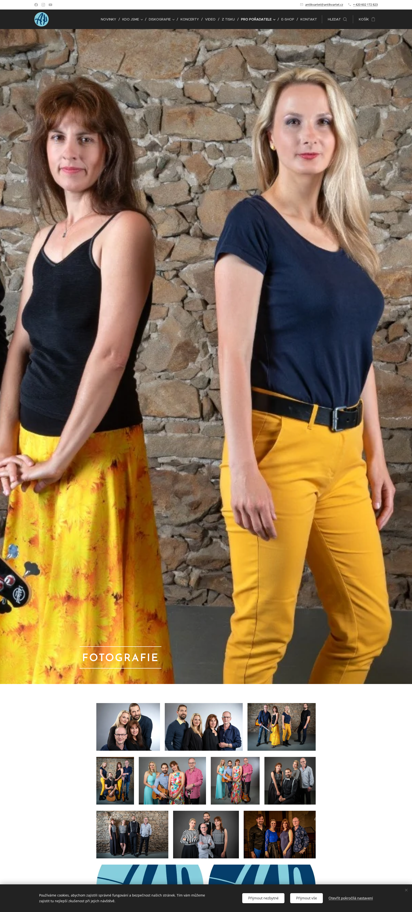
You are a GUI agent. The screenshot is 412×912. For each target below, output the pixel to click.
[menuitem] (110, 19)
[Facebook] (36, 5)
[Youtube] (50, 5)
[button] (337, 19)
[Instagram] (43, 5)
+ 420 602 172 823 (365, 4)
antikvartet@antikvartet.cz (324, 4)
